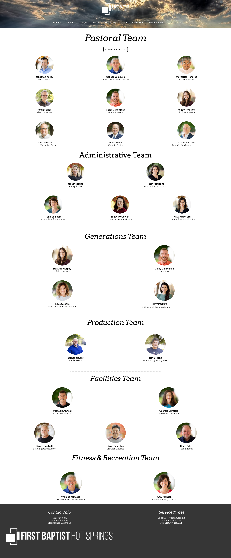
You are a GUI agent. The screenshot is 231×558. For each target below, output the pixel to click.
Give (124, 22)
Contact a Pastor (115, 49)
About (70, 22)
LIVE (174, 22)
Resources (111, 22)
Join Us (57, 22)
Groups (83, 22)
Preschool (138, 22)
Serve (96, 22)
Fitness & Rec (156, 22)
